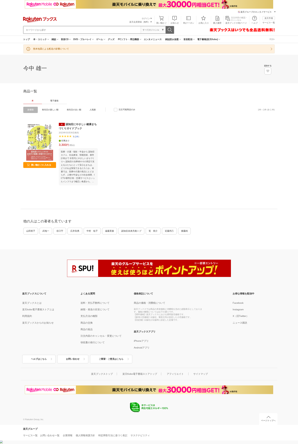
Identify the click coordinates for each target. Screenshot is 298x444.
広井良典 (74, 231)
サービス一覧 (268, 22)
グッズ (111, 39)
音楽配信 (187, 39)
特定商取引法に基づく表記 (112, 435)
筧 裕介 (153, 231)
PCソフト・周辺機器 (128, 39)
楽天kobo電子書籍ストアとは (38, 309)
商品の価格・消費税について (149, 302)
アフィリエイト (175, 373)
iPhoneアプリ (141, 340)
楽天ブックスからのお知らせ (38, 322)
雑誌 (54, 39)
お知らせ (175, 23)
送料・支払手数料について (95, 302)
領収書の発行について (93, 342)
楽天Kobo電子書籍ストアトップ (139, 373)
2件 (76, 136)
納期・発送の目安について (95, 309)
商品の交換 (87, 322)
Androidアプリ (142, 347)
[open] (267, 71)
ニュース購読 (240, 322)
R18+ (272, 39)
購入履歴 (217, 23)
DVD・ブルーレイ (82, 39)
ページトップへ (268, 420)
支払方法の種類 (89, 316)
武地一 (45, 231)
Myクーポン (188, 23)
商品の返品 (87, 329)
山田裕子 (30, 231)
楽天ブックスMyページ (236, 23)
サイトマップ (200, 373)
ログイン (146, 18)
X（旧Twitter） (241, 316)
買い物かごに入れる (41, 165)
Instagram (238, 309)
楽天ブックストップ (102, 373)
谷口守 (59, 231)
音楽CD (64, 39)
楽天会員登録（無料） (139, 22)
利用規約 (27, 316)
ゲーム (99, 39)
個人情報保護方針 (85, 435)
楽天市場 (269, 18)
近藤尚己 (169, 231)
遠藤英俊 (109, 231)
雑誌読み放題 (172, 39)
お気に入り (203, 23)
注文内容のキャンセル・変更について (101, 335)
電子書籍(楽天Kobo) (207, 39)
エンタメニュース (153, 39)
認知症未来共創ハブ (131, 231)
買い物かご (161, 23)
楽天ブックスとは (32, 302)
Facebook (238, 302)
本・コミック (40, 39)
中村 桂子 (92, 231)
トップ (26, 39)
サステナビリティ (140, 435)
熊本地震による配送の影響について (51, 49)
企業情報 (67, 435)
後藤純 (184, 231)
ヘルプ (254, 23)
